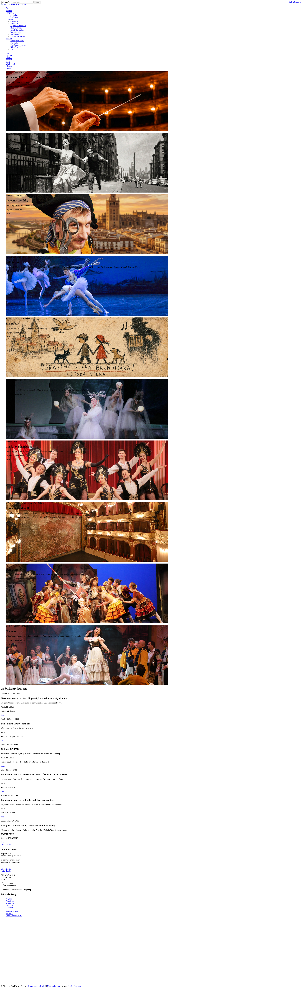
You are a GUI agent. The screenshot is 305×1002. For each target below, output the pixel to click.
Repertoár (14, 24)
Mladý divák (10, 64)
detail (3, 715)
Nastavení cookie (53, 986)
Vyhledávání (5, 2)
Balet (8, 62)
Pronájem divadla (17, 41)
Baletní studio (15, 32)
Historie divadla (16, 28)
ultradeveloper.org (74, 986)
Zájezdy (9, 66)
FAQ (12, 49)
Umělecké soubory (17, 30)
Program (9, 899)
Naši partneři (15, 34)
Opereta (9, 55)
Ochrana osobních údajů (37, 986)
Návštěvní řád (15, 47)
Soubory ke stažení (17, 36)
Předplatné (14, 17)
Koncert (9, 60)
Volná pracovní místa (18, 45)
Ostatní (8, 68)
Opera (8, 53)
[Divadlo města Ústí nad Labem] (13, 4)
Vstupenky (10, 903)
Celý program (6, 844)
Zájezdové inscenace (18, 26)
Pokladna (14, 15)
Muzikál (9, 58)
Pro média (14, 43)
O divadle (14, 21)
